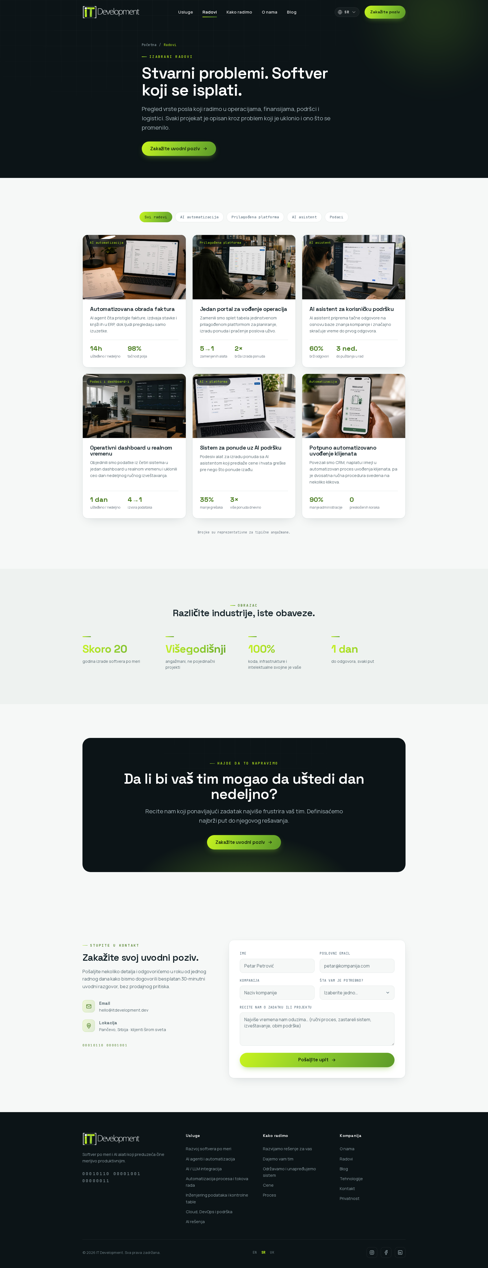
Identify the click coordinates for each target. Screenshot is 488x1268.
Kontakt (347, 1188)
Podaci (336, 217)
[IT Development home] (111, 12)
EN (255, 1252)
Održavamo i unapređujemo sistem (289, 1172)
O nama (269, 12)
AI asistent (304, 217)
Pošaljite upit (313, 1060)
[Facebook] (386, 1252)
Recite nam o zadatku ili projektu (276, 1007)
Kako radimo (239, 12)
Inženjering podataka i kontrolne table (217, 1198)
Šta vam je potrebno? (341, 980)
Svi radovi (156, 217)
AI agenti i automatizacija (210, 1159)
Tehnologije (351, 1178)
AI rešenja (195, 1221)
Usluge (185, 12)
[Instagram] (372, 1252)
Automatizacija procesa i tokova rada (217, 1182)
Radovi (209, 12)
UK (272, 1252)
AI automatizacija (199, 217)
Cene (268, 1185)
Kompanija (249, 980)
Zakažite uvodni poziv (175, 149)
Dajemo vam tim (278, 1159)
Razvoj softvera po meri (208, 1148)
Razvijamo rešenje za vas (287, 1148)
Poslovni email (335, 953)
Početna (149, 45)
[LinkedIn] (400, 1252)
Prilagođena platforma (255, 217)
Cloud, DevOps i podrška (209, 1211)
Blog (292, 12)
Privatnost (350, 1198)
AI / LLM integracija (204, 1168)
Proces (269, 1195)
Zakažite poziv (385, 11)
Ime (243, 953)
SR (264, 1252)
